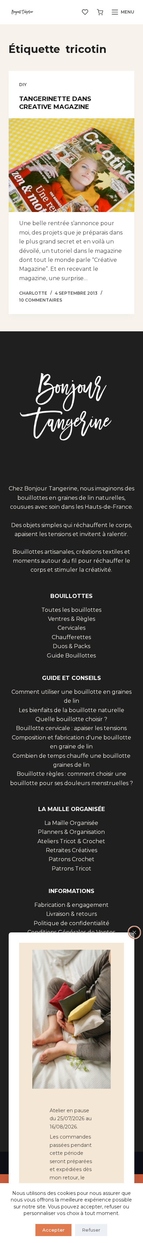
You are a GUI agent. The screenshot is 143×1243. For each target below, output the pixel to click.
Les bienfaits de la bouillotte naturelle (71, 710)
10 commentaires (40, 300)
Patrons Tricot (71, 868)
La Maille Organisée (71, 823)
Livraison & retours (71, 914)
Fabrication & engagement (71, 905)
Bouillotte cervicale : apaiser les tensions (71, 728)
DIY (23, 84)
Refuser (91, 1230)
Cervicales (71, 628)
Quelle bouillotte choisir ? (71, 719)
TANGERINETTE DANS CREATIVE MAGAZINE (55, 103)
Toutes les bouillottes (71, 610)
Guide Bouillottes (71, 655)
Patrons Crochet (71, 859)
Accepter (53, 1230)
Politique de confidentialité (71, 923)
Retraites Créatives (71, 850)
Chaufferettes (71, 637)
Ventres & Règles (71, 619)
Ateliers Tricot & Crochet (71, 841)
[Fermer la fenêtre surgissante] (134, 932)
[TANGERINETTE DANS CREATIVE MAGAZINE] (72, 165)
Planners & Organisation (71, 832)
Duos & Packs (71, 646)
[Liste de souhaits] (85, 12)
